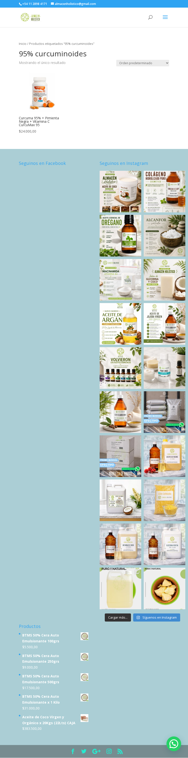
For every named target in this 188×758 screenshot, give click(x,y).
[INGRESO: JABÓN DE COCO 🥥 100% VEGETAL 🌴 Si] (164, 280)
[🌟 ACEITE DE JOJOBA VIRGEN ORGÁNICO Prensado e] (120, 412)
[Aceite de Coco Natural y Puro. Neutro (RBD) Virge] (120, 588)
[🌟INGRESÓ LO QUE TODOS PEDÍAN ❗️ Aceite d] (120, 191)
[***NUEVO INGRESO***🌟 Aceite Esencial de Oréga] (120, 236)
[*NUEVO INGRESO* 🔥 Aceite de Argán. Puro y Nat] (120, 324)
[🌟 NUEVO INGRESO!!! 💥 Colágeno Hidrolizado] (164, 191)
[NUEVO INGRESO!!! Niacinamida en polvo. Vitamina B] (120, 280)
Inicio (22, 43)
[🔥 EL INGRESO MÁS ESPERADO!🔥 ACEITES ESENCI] (120, 368)
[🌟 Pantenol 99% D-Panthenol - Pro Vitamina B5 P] (164, 368)
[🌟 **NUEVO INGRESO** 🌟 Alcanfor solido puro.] (164, 236)
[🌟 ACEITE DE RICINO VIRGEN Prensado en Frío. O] (164, 456)
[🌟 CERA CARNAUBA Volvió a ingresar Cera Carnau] (164, 500)
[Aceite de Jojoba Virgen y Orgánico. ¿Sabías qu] (164, 324)
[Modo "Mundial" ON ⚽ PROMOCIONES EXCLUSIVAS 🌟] (120, 456)
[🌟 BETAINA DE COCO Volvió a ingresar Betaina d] (120, 544)
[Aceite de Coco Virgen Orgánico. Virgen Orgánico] (120, 500)
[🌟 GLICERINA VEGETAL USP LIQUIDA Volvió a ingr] (164, 544)
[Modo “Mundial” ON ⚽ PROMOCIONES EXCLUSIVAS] (164, 412)
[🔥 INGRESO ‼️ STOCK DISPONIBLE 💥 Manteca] (164, 588)
